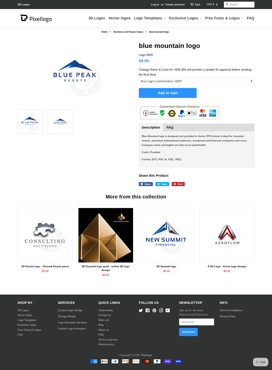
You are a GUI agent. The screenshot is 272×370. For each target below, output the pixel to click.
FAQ (250, 18)
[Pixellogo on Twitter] (141, 311)
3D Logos (24, 4)
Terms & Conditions (231, 310)
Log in (155, 4)
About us (103, 329)
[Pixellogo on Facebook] (147, 311)
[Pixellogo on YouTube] (168, 311)
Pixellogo (146, 355)
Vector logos (119, 18)
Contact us (104, 315)
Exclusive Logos (184, 18)
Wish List (103, 320)
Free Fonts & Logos (223, 18)
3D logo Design (67, 316)
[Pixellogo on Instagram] (161, 311)
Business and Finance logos (128, 32)
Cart (197, 4)
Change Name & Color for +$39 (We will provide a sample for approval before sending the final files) (195, 72)
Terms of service (108, 339)
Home (104, 32)
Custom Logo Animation (72, 328)
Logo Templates (148, 18)
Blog (101, 325)
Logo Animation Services (72, 322)
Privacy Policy (228, 316)
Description (151, 127)
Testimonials (105, 310)
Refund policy (106, 344)
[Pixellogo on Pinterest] (154, 311)
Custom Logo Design (70, 310)
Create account (175, 4)
